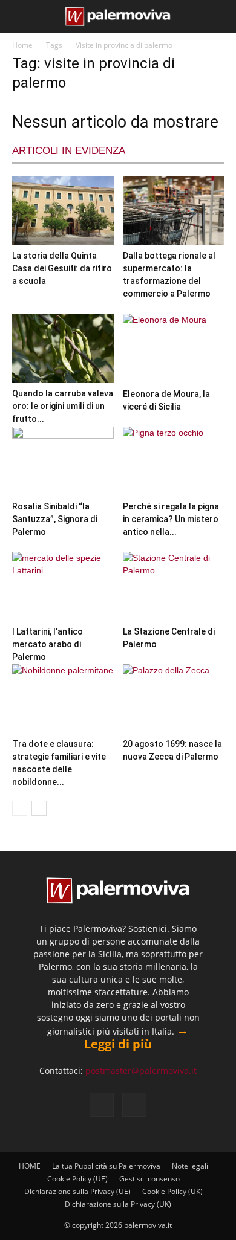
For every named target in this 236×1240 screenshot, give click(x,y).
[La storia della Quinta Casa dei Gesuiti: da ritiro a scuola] (63, 210)
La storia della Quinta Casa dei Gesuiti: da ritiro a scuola (62, 268)
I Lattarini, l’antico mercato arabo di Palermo (47, 644)
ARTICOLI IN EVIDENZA (68, 151)
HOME (30, 1166)
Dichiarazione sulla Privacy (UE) (77, 1191)
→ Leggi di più (136, 1037)
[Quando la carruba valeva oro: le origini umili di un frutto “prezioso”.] (63, 348)
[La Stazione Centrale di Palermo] (174, 586)
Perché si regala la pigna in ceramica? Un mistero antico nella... (171, 519)
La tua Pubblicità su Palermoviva (106, 1166)
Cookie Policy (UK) (172, 1191)
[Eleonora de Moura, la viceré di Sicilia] (174, 348)
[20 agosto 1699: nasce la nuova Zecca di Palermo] (174, 699)
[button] (19, 16)
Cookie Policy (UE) (77, 1179)
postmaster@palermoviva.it (141, 1070)
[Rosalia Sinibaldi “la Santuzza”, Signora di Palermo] (63, 461)
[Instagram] (134, 1105)
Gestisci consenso (149, 1179)
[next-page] (39, 808)
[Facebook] (102, 1105)
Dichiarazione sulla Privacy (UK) (118, 1204)
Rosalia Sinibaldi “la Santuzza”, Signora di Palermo (54, 519)
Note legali (190, 1166)
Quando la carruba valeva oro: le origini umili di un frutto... (62, 406)
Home (22, 45)
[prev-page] (19, 808)
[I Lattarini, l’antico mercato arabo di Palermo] (63, 586)
